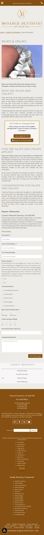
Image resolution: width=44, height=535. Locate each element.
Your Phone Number (8, 252)
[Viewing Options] (4, 530)
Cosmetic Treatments (13, 32)
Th (15, 325)
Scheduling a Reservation (11, 290)
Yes (5, 278)
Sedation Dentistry (20, 481)
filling (28, 158)
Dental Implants (8, 294)
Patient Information (18, 524)
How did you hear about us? (11, 329)
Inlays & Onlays (22, 378)
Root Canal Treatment (21, 508)
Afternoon (13, 315)
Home (2, 32)
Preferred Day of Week (9, 319)
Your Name (6, 235)
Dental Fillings (19, 483)
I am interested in (8, 286)
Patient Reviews (19, 527)
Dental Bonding (22, 371)
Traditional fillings (7, 192)
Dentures (17, 491)
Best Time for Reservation (10, 310)
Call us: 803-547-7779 (22, 136)
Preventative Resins (20, 485)
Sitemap (36, 527)
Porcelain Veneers (9, 306)
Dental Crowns (8, 298)
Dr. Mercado (6, 175)
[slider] (22, 76)
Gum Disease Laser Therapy (23, 506)
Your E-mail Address (9, 244)
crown (17, 204)
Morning (4, 315)
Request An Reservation (23, 140)
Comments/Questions (9, 337)
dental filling (28, 101)
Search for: (10, 430)
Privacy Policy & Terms (16, 276)
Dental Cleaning (19, 487)
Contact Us (22, 468)
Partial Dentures (19, 493)
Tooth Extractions (20, 504)
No (5, 282)
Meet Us (37, 526)
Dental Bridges (8, 302)
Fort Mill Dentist (6, 413)
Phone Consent (7, 261)
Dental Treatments (11, 526)
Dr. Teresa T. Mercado (18, 413)
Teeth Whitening (22, 382)
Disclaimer (29, 527)
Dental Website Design (14, 531)
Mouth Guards (19, 489)
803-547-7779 (23, 406)
